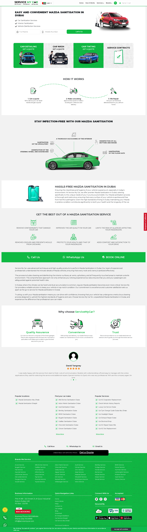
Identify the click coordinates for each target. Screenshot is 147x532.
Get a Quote (87, 452)
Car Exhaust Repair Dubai (107, 418)
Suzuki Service (19, 481)
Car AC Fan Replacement (107, 428)
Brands (108, 3)
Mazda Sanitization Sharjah (27, 403)
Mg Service (38, 477)
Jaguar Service (60, 472)
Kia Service (98, 472)
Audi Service (79, 465)
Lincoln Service (60, 474)
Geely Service (59, 469)
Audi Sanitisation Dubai (66, 407)
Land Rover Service (21, 474)
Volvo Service (79, 481)
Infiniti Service (39, 472)
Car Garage (58, 508)
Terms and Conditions (62, 525)
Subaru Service (120, 479)
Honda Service (100, 469)
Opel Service (119, 477)
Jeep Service (79, 472)
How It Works (90, 3)
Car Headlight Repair (105, 414)
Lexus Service (39, 474)
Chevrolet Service (61, 467)
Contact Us (58, 506)
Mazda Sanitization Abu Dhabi (28, 400)
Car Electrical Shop (105, 421)
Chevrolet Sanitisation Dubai (68, 425)
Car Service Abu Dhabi (62, 520)
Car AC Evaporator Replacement (109, 400)
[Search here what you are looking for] (115, 2)
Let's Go (79, 32)
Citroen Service (80, 467)
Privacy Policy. (24, 530)
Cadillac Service (40, 467)
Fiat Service (19, 469)
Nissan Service (99, 477)
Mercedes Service (21, 477)
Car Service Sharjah (61, 518)
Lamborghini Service (121, 472)
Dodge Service (100, 467)
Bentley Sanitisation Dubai (67, 410)
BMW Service (119, 465)
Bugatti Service (20, 467)
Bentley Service (100, 465)
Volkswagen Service (61, 481)
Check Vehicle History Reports (109, 403)
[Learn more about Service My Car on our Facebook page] (100, 499)
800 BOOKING (23, 511)
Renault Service (60, 479)
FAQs (56, 503)
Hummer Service (120, 469)
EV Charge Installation (62, 516)
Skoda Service (99, 479)
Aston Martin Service (61, 465)
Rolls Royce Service (81, 479)
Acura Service (19, 465)
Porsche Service (40, 479)
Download (58, 513)
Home (81, 3)
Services (100, 3)
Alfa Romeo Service (41, 465)
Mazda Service (100, 474)
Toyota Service (40, 481)
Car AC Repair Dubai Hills (107, 425)
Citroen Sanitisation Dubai (67, 428)
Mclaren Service (120, 474)
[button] (71, 380)
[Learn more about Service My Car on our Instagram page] (105, 499)
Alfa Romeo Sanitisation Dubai (69, 400)
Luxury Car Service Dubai (107, 407)
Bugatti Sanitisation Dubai (67, 418)
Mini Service (59, 477)
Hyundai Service (20, 472)
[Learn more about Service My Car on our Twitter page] (96, 499)
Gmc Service (79, 469)
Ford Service (39, 469)
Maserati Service (80, 474)
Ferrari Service (119, 467)
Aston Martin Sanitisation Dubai (69, 403)
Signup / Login (126, 3)
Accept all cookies (121, 529)
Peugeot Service (20, 479)
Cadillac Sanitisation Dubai (67, 421)
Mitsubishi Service (80, 477)
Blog (56, 511)
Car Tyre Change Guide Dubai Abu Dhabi (112, 410)
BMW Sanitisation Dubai (67, 414)
